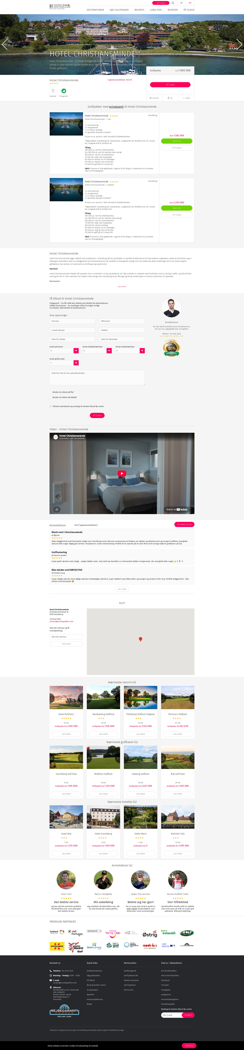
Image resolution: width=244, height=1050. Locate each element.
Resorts (139, 9)
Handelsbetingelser (170, 999)
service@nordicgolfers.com (171, 336)
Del (171, 98)
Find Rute (66, 644)
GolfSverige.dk (130, 971)
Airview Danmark (131, 980)
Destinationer (95, 9)
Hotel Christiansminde (96, 115)
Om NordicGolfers (169, 971)
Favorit (155, 98)
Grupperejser (92, 990)
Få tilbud (160, 3)
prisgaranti (166, 994)
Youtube (165, 985)
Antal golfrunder (57, 359)
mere (187, 98)
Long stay (156, 9)
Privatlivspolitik (167, 1004)
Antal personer (56, 347)
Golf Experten (130, 985)
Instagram (165, 990)
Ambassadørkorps (95, 999)
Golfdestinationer (94, 971)
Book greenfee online (96, 985)
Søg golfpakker (119, 9)
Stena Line (128, 990)
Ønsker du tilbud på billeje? (64, 397)
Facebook (165, 980)
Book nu (177, 141)
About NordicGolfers (170, 975)
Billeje (89, 1004)
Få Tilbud (170, 85)
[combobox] (64, 350)
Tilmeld (188, 1015)
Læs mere (122, 286)
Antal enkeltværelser (125, 347)
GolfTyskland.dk (131, 975)
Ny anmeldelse (184, 524)
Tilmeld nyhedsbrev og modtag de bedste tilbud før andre (78, 406)
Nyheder (173, 9)
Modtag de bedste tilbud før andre (176, 1009)
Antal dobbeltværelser (93, 347)
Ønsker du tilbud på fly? (63, 392)
